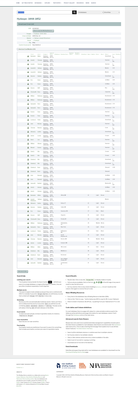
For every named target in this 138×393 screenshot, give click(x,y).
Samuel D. (33, 103)
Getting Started (27, 3)
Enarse (39, 147)
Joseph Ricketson (33, 199)
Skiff (39, 87)
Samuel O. (33, 227)
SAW (42, 382)
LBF (24, 384)
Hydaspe (36, 40)
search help (22, 271)
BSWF (30, 382)
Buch (39, 171)
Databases (38, 3)
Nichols (39, 123)
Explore (47, 3)
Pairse (39, 231)
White (39, 195)
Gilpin (39, 246)
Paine (39, 119)
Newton (40, 127)
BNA (37, 384)
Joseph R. (33, 68)
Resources (80, 3)
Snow (39, 79)
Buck (39, 167)
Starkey (40, 76)
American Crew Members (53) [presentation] (26, 49)
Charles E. (33, 159)
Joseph (32, 60)
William (32, 95)
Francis (32, 111)
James (32, 135)
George (33, 76)
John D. (32, 187)
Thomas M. (33, 91)
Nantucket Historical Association (25, 378)
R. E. (32, 79)
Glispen (39, 143)
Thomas (40, 60)
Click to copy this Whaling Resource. (43, 30)
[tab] (43, 49)
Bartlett (39, 183)
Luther (39, 131)
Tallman (40, 68)
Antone (39, 187)
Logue (39, 135)
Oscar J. (33, 87)
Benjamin (33, 56)
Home (18, 3)
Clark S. (32, 151)
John (32, 123)
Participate (57, 3)
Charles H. (33, 167)
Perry (39, 103)
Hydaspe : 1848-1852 (40, 33)
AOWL (18, 382)
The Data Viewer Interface (84, 328)
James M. (33, 183)
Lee (39, 139)
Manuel (32, 147)
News (87, 3)
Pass (39, 111)
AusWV (19, 386)
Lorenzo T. (33, 119)
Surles (39, 203)
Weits (39, 56)
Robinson (40, 95)
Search (93, 3)
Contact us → (20, 367)
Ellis (39, 151)
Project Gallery (69, 3)
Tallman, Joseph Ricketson (42, 38)
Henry (32, 139)
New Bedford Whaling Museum (34, 377)
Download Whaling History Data (75, 352)
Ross (39, 91)
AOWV (43, 380)
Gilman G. (33, 131)
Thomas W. (33, 219)
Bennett (40, 175)
